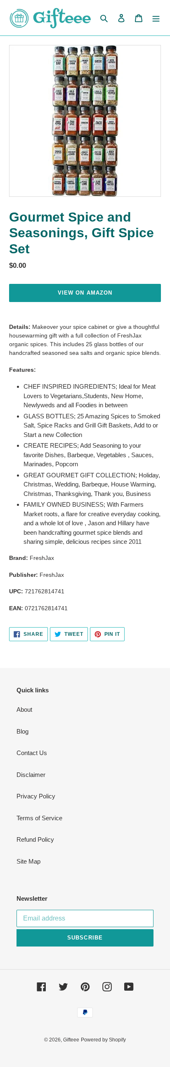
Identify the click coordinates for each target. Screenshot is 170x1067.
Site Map (28, 861)
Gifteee (71, 1040)
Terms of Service (39, 817)
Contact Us (32, 752)
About (24, 709)
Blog (22, 731)
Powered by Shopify (103, 1040)
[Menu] (156, 18)
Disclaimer (31, 774)
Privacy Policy (36, 796)
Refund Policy (35, 839)
